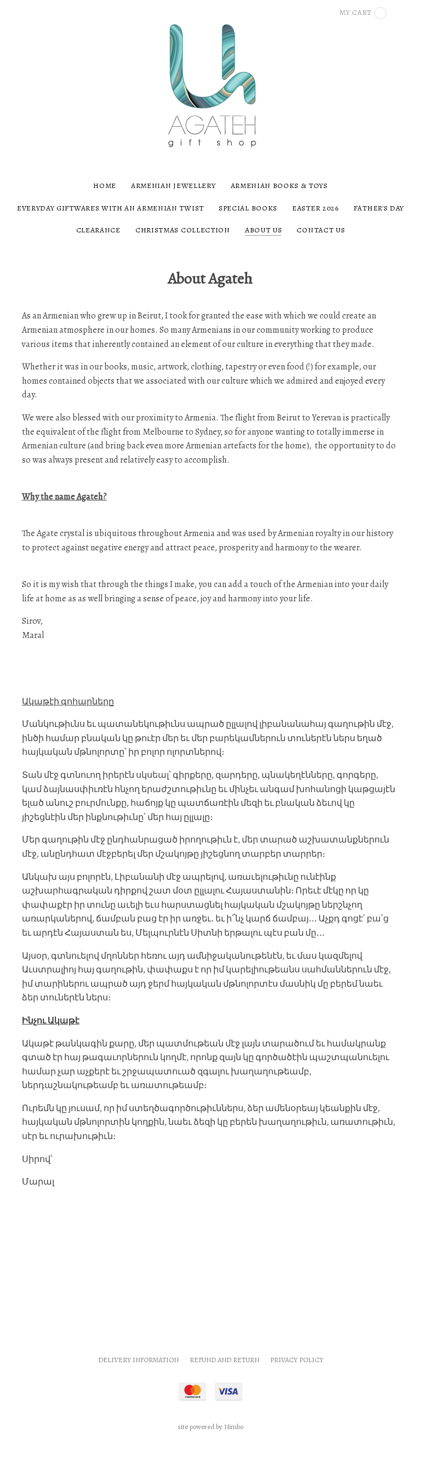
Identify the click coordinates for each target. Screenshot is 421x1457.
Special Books (248, 208)
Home (104, 185)
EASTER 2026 (315, 208)
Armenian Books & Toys (279, 185)
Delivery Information (138, 1359)
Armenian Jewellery (173, 185)
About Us (263, 230)
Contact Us (321, 230)
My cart (355, 12)
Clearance (98, 230)
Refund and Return (224, 1359)
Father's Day (379, 208)
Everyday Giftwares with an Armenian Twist (110, 208)
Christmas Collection (182, 230)
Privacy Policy (296, 1359)
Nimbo (233, 1426)
